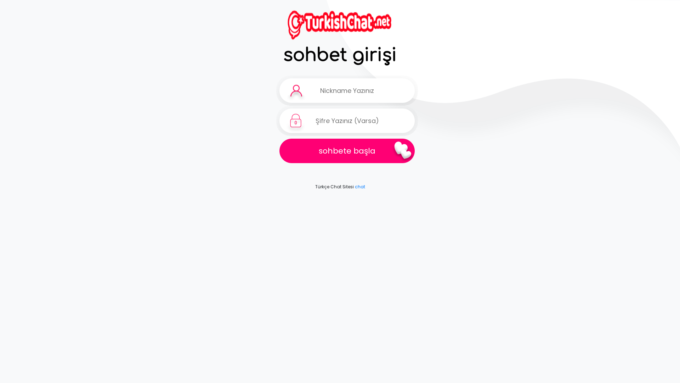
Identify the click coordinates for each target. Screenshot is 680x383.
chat (360, 187)
